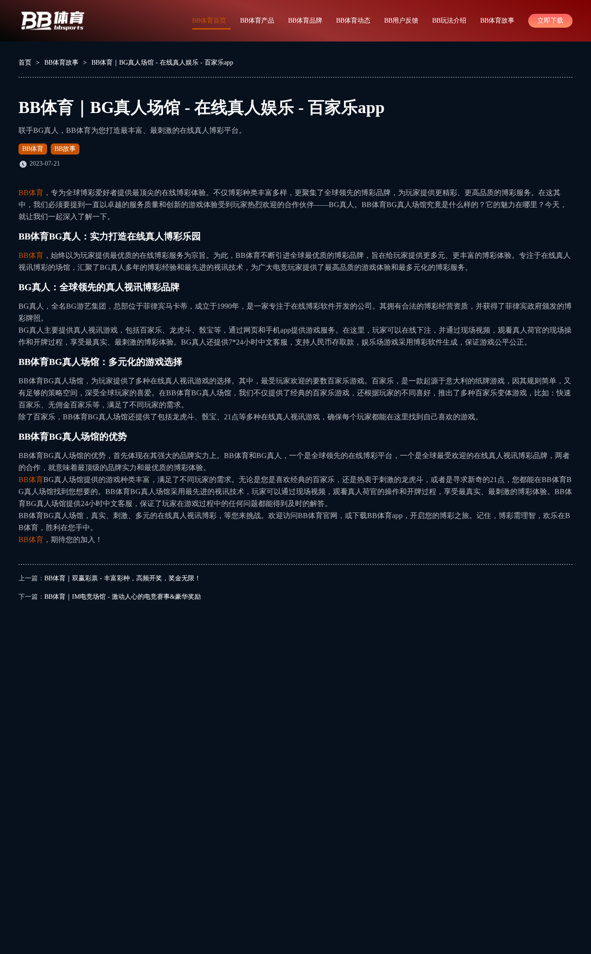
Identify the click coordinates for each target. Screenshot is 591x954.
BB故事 (65, 148)
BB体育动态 (353, 20)
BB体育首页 (209, 20)
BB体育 (32, 148)
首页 (24, 62)
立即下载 (550, 20)
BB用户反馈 (401, 20)
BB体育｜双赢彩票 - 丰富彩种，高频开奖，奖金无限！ (122, 578)
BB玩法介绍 (449, 20)
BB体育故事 (497, 20)
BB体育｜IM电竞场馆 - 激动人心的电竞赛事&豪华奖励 (122, 596)
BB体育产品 (257, 20)
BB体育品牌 (305, 20)
